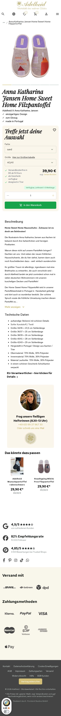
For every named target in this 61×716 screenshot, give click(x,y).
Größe (20, 157)
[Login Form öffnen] (46, 14)
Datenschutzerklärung (24, 666)
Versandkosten (50, 174)
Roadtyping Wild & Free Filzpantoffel (44, 480)
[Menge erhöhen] (53, 195)
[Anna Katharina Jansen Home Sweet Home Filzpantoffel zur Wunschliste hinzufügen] (54, 130)
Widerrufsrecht (19, 675)
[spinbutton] (30, 195)
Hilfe (32, 675)
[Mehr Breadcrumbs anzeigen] (3, 22)
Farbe (7, 144)
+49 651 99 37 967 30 (30, 424)
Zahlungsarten (35, 671)
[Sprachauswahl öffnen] (14, 14)
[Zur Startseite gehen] (31, 5)
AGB (10, 671)
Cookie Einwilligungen (48, 666)
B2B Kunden (43, 675)
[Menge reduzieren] (8, 195)
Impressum (20, 671)
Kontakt (6, 666)
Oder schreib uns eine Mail (30, 428)
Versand (49, 671)
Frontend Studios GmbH (37, 701)
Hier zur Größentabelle (23, 157)
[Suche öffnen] (3, 14)
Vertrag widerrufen (30, 681)
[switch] (6, 711)
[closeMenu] (57, 14)
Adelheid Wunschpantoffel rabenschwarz (17, 481)
